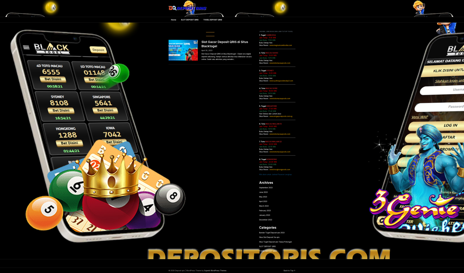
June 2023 (263, 192)
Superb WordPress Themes (215, 270)
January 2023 (264, 215)
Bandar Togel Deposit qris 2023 (272, 233)
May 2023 (263, 197)
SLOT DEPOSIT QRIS (190, 20)
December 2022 (265, 220)
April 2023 (263, 201)
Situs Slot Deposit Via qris (269, 237)
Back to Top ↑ (289, 270)
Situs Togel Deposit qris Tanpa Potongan (275, 242)
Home (173, 20)
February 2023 (265, 210)
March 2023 (264, 206)
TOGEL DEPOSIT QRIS (212, 20)
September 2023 (266, 188)
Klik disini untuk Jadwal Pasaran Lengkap (275, 174)
